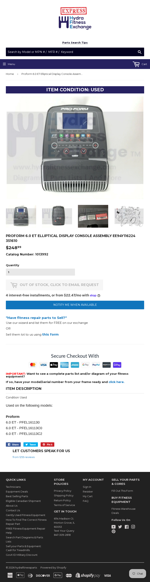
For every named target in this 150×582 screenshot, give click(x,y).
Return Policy (62, 500)
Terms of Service (64, 505)
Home (10, 73)
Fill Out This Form (122, 490)
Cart (144, 64)
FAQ (85, 500)
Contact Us (13, 510)
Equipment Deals (17, 491)
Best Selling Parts (17, 496)
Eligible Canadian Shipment (23, 500)
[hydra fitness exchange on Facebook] (127, 527)
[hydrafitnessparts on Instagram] (133, 527)
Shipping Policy (63, 495)
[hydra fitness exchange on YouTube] (114, 527)
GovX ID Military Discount (22, 554)
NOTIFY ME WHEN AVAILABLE (75, 305)
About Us (11, 505)
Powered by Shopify (53, 567)
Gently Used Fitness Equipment (25, 515)
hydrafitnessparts (26, 567)
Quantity (12, 265)
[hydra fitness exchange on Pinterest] (114, 531)
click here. (116, 382)
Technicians (13, 486)
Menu (11, 64)
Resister (88, 491)
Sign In (87, 486)
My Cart (88, 496)
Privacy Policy (62, 490)
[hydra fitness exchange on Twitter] (120, 527)
